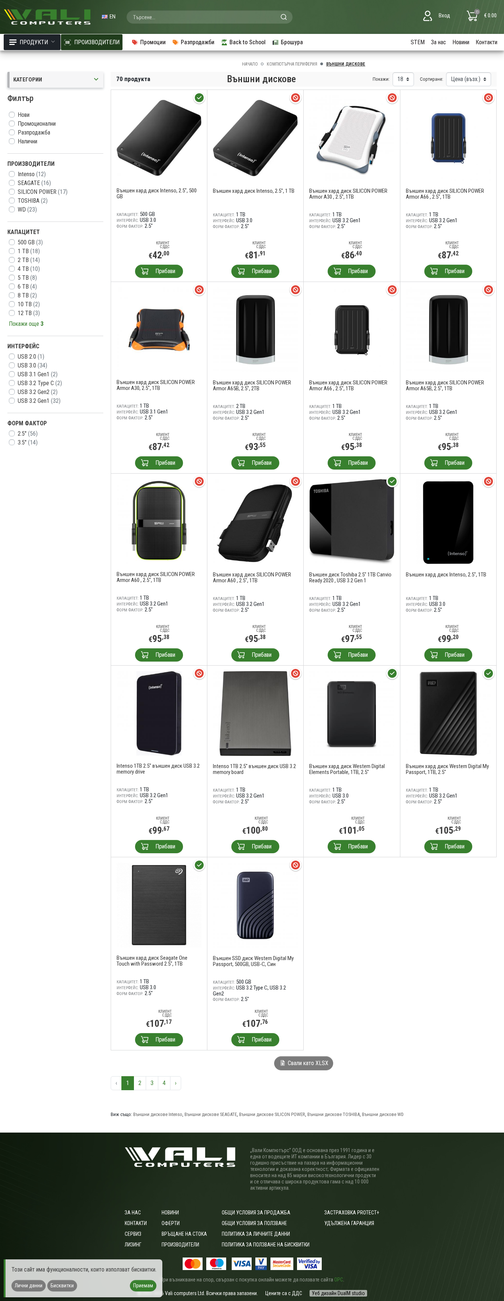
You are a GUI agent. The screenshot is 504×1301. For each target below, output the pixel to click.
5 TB (27, 277)
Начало (250, 64)
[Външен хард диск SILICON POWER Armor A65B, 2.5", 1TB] (448, 329)
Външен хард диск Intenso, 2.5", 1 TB (253, 191)
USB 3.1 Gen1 (38, 374)
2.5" (28, 433)
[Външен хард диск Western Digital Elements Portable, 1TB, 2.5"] (351, 712)
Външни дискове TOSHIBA (333, 1114)
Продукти (34, 42)
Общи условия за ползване (254, 1223)
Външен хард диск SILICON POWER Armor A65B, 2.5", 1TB (445, 385)
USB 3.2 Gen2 (38, 391)
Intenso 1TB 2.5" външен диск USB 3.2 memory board (254, 769)
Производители (180, 1245)
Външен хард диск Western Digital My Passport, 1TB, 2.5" (447, 769)
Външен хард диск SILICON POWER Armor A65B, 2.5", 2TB (252, 385)
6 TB (27, 286)
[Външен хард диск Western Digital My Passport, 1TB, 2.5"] (448, 712)
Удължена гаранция (349, 1223)
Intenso (32, 174)
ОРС (338, 1280)
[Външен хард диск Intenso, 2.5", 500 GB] (159, 137)
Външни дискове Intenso (157, 1114)
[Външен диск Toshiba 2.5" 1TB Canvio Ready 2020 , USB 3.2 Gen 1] (351, 520)
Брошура (292, 42)
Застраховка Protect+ (351, 1212)
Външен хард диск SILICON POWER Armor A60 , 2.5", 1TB (156, 577)
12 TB (29, 313)
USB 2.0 (31, 356)
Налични (27, 141)
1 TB (29, 251)
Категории (27, 79)
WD (27, 209)
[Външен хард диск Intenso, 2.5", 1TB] (448, 520)
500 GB (30, 242)
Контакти (486, 42)
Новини (460, 42)
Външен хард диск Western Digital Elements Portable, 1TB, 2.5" (347, 769)
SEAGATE (34, 182)
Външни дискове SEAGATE (210, 1114)
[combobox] (210, 17)
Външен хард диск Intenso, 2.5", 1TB (446, 574)
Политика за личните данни (256, 1234)
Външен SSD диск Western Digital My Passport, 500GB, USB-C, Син (253, 961)
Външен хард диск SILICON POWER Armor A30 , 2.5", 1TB (348, 194)
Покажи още (26, 323)
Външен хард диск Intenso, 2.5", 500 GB (157, 193)
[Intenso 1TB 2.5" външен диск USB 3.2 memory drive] (159, 712)
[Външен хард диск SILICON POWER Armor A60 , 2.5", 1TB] (159, 520)
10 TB (29, 304)
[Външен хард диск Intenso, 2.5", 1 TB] (255, 137)
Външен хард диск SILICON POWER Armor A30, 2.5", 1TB (156, 385)
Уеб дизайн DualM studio (338, 1293)
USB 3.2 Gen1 (39, 400)
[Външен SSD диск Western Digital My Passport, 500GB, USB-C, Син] (255, 904)
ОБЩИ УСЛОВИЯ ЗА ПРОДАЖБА (256, 1212)
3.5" (28, 442)
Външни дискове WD (383, 1114)
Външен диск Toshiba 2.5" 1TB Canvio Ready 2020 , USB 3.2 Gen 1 (350, 577)
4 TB (29, 268)
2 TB (29, 260)
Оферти (171, 1223)
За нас (438, 42)
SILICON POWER (43, 191)
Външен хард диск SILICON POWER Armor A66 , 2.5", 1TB (445, 194)
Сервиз (133, 1234)
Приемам (143, 1285)
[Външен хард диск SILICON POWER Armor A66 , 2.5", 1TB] (448, 137)
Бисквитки (62, 1285)
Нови (24, 114)
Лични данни (28, 1285)
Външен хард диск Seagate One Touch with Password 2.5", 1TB (152, 961)
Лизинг (133, 1245)
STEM (418, 42)
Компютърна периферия (292, 64)
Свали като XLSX (307, 1063)
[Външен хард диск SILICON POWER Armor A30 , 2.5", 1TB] (351, 137)
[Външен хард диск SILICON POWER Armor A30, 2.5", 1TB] (159, 328)
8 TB (27, 295)
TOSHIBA (33, 200)
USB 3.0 (32, 365)
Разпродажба (34, 132)
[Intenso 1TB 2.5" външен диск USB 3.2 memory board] (255, 712)
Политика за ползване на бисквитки (266, 1245)
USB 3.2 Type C (40, 383)
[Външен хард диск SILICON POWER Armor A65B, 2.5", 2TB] (255, 329)
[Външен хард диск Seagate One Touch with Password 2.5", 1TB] (159, 904)
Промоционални (37, 123)
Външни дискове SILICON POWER (272, 1114)
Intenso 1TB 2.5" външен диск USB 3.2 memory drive (158, 769)
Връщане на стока (184, 1234)
